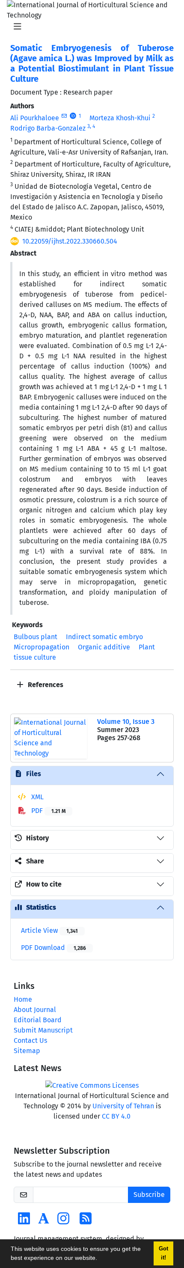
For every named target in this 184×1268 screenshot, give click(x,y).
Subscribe (149, 1195)
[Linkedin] (24, 1221)
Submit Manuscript (43, 1030)
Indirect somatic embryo (104, 637)
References (44, 685)
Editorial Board (38, 1020)
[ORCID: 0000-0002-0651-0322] (73, 116)
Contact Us (30, 1040)
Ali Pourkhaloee (34, 118)
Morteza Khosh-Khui (120, 118)
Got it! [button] (163, 1253)
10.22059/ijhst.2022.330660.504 (69, 241)
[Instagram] (63, 1221)
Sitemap (27, 1051)
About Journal (35, 1010)
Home (23, 999)
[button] (100, 1259)
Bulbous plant (35, 637)
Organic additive (104, 647)
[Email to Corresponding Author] (64, 116)
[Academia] (43, 1221)
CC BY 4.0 (116, 1116)
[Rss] (85, 1221)
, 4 (92, 126)
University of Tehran (123, 1106)
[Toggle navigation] (89, 27)
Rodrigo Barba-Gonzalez (48, 128)
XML (37, 797)
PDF (47, 811)
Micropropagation (41, 647)
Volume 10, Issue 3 (125, 721)
